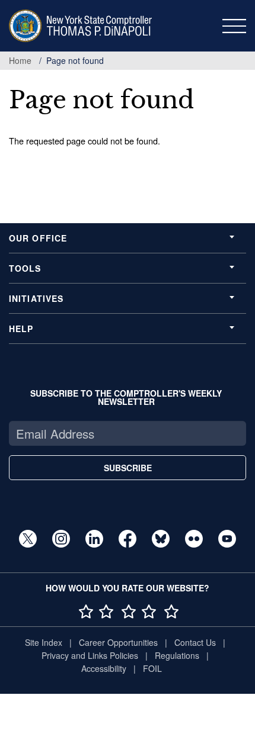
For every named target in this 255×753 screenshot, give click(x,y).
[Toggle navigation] (234, 26)
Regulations (177, 655)
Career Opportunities (118, 642)
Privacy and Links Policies (90, 655)
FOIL (152, 668)
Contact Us (195, 642)
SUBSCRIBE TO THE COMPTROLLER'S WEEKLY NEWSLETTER (126, 397)
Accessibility (103, 668)
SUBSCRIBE (128, 468)
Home (20, 60)
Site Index (43, 642)
